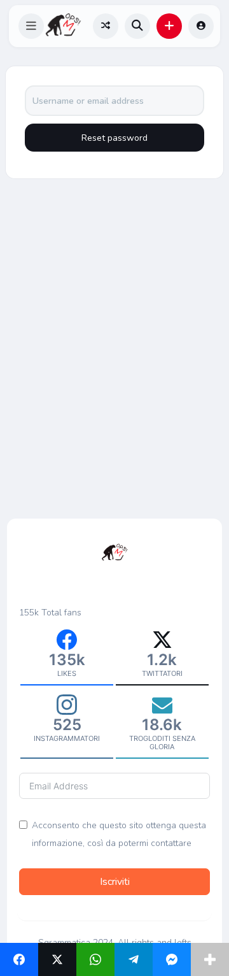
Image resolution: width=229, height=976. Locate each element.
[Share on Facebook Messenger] (172, 959)
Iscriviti (115, 882)
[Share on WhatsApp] (95, 959)
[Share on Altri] (210, 959)
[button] (31, 26)
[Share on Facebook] (19, 959)
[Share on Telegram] (133, 959)
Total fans (61, 612)
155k (29, 612)
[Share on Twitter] (57, 959)
